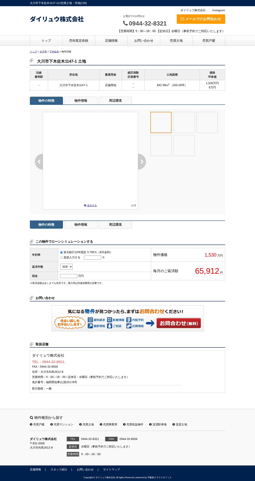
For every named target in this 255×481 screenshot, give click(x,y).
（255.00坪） (178, 85)
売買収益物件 (135, 424)
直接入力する (72, 257)
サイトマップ (111, 469)
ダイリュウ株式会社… (194, 10)
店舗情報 (111, 40)
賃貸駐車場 (160, 424)
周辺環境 (115, 100)
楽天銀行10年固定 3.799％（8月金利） (88, 252)
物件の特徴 (46, 100)
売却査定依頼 (78, 40)
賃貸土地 (181, 424)
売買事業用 (110, 424)
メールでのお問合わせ (203, 19)
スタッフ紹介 (59, 469)
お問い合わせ (143, 40)
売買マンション (63, 424)
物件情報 (81, 100)
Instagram (218, 10)
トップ (46, 40)
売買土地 (176, 40)
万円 (81, 275)
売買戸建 (208, 40)
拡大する (92, 205)
